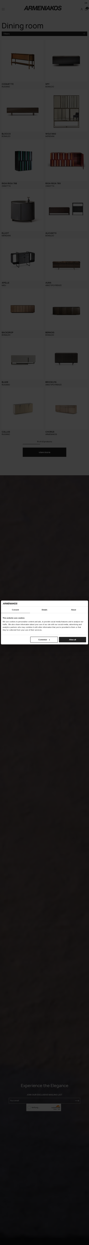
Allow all (72, 640)
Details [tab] (44, 610)
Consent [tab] (15, 610)
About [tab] (73, 610)
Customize (42, 640)
